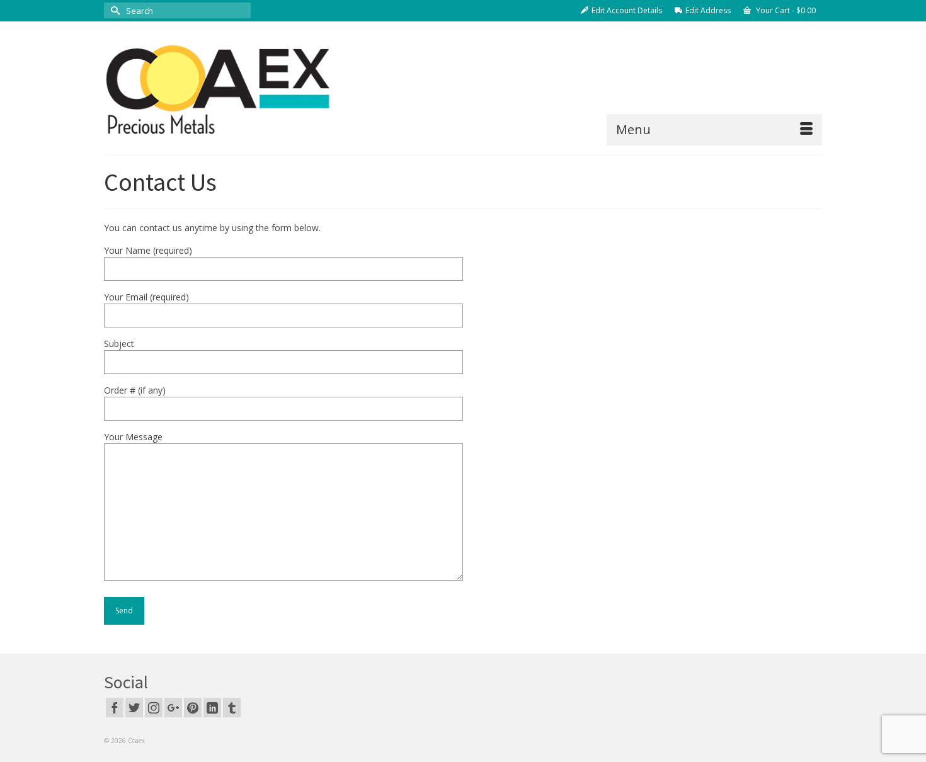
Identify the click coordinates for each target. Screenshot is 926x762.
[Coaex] (217, 88)
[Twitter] (134, 707)
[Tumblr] (232, 707)
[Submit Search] (113, 10)
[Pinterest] (193, 707)
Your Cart (785, 10)
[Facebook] (114, 707)
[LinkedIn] (212, 707)
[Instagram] (154, 707)
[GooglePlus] (173, 707)
